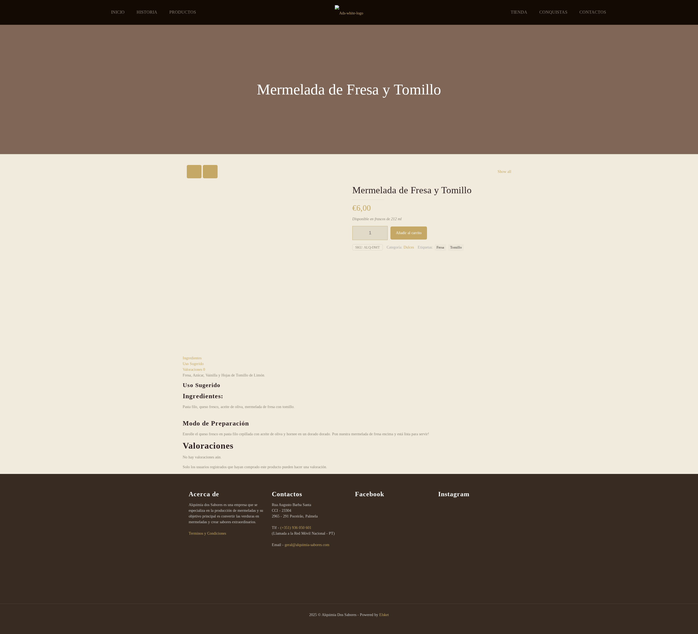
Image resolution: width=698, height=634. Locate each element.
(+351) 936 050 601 (295, 528)
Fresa (440, 247)
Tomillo (456, 247)
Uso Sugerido (193, 364)
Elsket (384, 615)
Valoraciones (194, 369)
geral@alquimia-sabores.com (307, 545)
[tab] (349, 358)
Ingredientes (192, 358)
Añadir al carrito (409, 233)
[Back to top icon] (672, 623)
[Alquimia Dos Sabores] (349, 12)
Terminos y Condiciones (207, 533)
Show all (504, 172)
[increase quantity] (381, 233)
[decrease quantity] (358, 233)
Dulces (409, 247)
